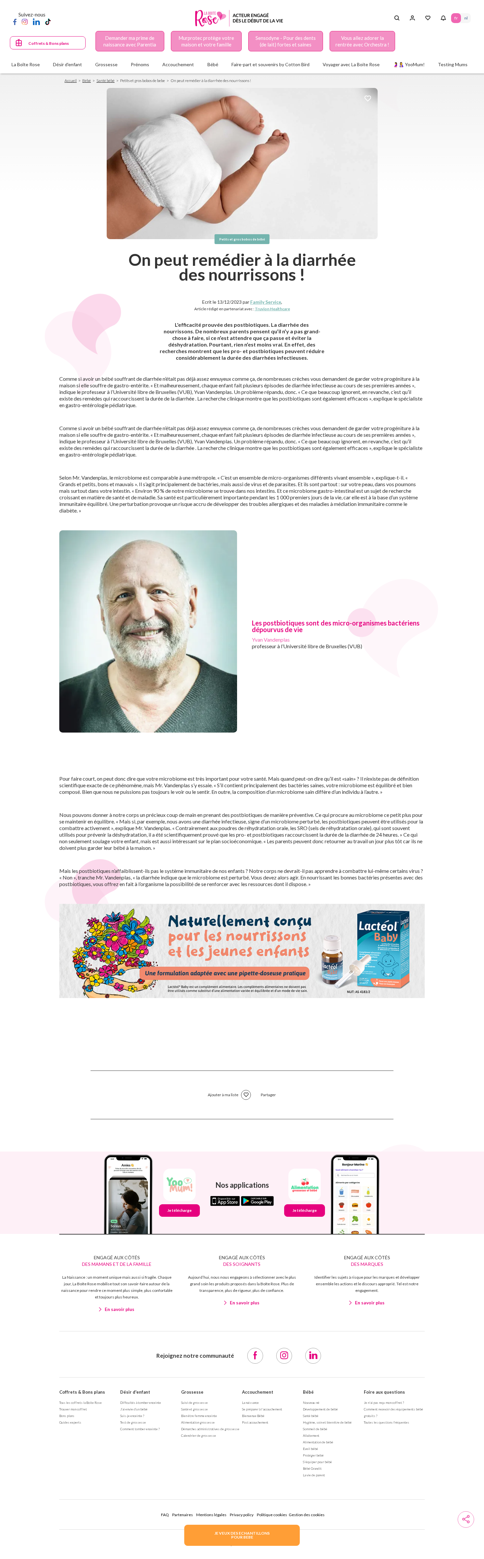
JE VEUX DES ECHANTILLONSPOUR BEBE (242, 1535)
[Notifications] (443, 18)
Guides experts (70, 1422)
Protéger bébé (313, 1455)
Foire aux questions (384, 1392)
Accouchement (257, 1392)
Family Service (265, 302)
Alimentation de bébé (318, 1442)
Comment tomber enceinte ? (140, 1429)
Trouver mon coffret (73, 1409)
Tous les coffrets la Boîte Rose (80, 1403)
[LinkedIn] (36, 21)
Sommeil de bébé (315, 1429)
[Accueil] (239, 18)
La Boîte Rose (26, 64)
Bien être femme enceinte (199, 1416)
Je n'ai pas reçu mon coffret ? (384, 1403)
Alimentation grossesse (198, 1422)
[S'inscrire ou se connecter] (412, 18)
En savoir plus (119, 1309)
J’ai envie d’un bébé (134, 1409)
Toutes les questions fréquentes (386, 1422)
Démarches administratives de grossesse (210, 1429)
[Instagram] (25, 21)
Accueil (71, 80)
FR (456, 17)
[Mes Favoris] (427, 18)
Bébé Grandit (312, 1468)
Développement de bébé (320, 1409)
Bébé (86, 80)
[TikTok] (48, 21)
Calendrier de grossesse (198, 1435)
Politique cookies (272, 1514)
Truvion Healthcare (272, 308)
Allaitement (311, 1435)
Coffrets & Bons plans (48, 43)
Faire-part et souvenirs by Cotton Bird (270, 64)
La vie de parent (314, 1475)
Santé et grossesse (194, 1409)
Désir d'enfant (135, 1392)
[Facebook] (14, 21)
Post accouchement (255, 1422)
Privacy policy (242, 1514)
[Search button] (396, 18)
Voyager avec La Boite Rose (351, 64)
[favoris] (367, 99)
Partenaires (182, 1514)
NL (466, 17)
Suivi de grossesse (194, 1403)
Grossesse (192, 1392)
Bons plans (66, 1416)
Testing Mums (453, 64)
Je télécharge (179, 1210)
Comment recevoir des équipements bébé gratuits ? (393, 1412)
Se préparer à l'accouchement (262, 1409)
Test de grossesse (133, 1422)
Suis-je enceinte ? (132, 1416)
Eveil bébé (310, 1449)
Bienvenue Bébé (253, 1416)
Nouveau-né (311, 1403)
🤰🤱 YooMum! (409, 64)
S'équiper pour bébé (317, 1462)
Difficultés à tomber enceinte (140, 1403)
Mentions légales (211, 1514)
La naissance (250, 1403)
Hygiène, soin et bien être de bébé (327, 1422)
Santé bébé (105, 80)
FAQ (165, 1514)
